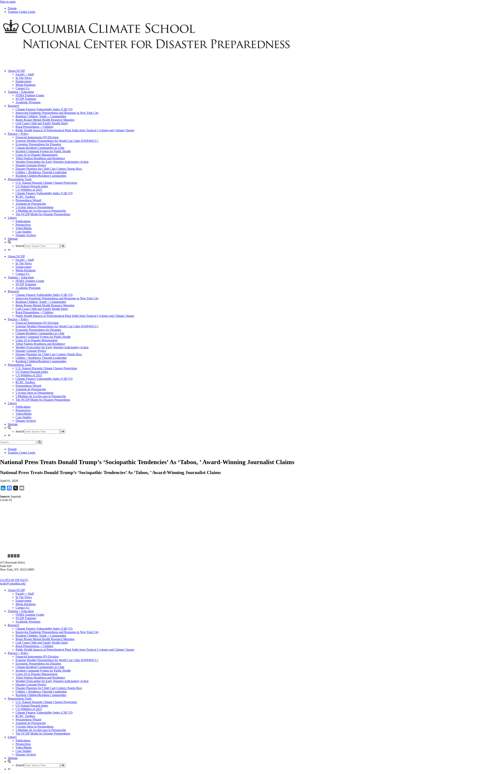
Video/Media (24, 228)
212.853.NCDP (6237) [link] (14, 580)
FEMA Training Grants (30, 95)
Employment (23, 81)
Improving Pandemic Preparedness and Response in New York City (57, 112)
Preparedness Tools (20, 179)
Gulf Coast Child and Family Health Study (42, 123)
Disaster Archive (26, 235)
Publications (23, 221)
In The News (24, 77)
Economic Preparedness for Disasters (38, 144)
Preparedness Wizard (28, 200)
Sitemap (13, 238)
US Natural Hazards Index (32, 186)
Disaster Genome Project (31, 165)
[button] (253, 244)
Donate (12, 8)
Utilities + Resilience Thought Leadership (41, 172)
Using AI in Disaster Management (36, 154)
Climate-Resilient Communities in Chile (40, 147)
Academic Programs (28, 102)
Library (12, 217)
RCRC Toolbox (25, 196)
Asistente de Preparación (31, 203)
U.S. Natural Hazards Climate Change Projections (46, 182)
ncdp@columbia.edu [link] (12, 583)
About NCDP (16, 70)
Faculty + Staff (25, 74)
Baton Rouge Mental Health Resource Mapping (45, 119)
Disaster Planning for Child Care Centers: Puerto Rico (49, 168)
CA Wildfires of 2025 (29, 189)
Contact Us (22, 88)
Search (20, 246)
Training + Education (21, 91)
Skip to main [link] (8, 1)
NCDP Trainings (26, 98)
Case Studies (23, 231)
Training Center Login (21, 11)
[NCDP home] (112, 549)
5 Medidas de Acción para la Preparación (41, 210)
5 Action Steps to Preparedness (34, 207)
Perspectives (23, 224)
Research (13, 105)
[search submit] (62, 246)
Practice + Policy (18, 133)
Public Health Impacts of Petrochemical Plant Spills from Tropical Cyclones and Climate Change (75, 130)
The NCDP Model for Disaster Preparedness (43, 214)
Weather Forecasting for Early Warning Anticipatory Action (52, 161)
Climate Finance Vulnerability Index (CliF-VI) (44, 109)
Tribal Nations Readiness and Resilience (40, 158)
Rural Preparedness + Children (34, 126)
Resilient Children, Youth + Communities (41, 116)
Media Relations (26, 84)
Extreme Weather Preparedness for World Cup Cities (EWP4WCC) (57, 140)
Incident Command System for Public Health (43, 151)
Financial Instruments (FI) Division (37, 137)
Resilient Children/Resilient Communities (41, 175)
